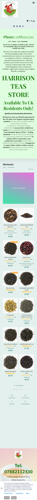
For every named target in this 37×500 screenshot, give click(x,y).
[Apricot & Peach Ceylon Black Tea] (10, 215)
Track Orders (25, 398)
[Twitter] (20, 26)
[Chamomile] (10, 305)
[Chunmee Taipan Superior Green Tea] (26, 305)
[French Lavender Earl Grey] (26, 361)
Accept (7, 497)
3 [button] (19, 389)
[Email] (23, 26)
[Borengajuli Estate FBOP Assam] (26, 278)
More (27, 493)
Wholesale (11, 167)
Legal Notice (19, 493)
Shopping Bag (25, 404)
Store (4, 167)
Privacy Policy (8, 493)
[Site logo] (10, 9)
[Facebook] (14, 26)
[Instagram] (17, 26)
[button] (32, 21)
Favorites (11, 404)
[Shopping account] (34, 21)
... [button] (22, 389)
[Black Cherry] (26, 247)
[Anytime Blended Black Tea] (26, 215)
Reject (14, 497)
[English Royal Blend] (10, 361)
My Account (12, 398)
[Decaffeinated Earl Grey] (26, 334)
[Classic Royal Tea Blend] (10, 334)
